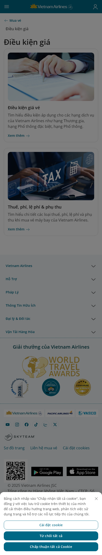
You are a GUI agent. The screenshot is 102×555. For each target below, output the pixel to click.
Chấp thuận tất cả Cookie (51, 546)
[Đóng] (96, 499)
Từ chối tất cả (51, 536)
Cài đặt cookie (51, 525)
